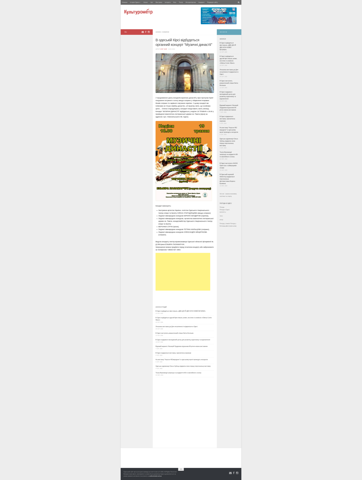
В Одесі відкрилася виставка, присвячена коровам (173, 353)
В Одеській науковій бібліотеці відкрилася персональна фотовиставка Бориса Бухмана (227, 179)
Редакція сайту (212, 2)
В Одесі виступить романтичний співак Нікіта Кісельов (174, 333)
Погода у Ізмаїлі (225, 223)
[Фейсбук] (146, 32)
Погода (222, 207)
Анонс (145, 2)
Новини (124, 2)
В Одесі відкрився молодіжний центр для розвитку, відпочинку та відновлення (183, 340)
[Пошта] (143, 32)
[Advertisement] (183, 272)
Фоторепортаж (191, 2)
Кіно (174, 2)
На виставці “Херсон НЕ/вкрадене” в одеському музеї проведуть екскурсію (182, 359)
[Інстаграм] (149, 32)
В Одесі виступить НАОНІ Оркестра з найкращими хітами (229, 165)
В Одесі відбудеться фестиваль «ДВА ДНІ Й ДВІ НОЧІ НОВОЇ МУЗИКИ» (181, 311)
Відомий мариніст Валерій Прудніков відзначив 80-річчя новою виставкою (182, 346)
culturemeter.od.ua (155, 476)
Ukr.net (222, 194)
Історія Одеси (135, 2)
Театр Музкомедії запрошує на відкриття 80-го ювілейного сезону (178, 373)
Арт (151, 2)
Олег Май (163, 49)
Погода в (225, 209)
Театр (181, 2)
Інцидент (201, 2)
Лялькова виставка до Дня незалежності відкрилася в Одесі (177, 326)
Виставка (159, 2)
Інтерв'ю (168, 2)
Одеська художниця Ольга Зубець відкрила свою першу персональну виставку (183, 366)
